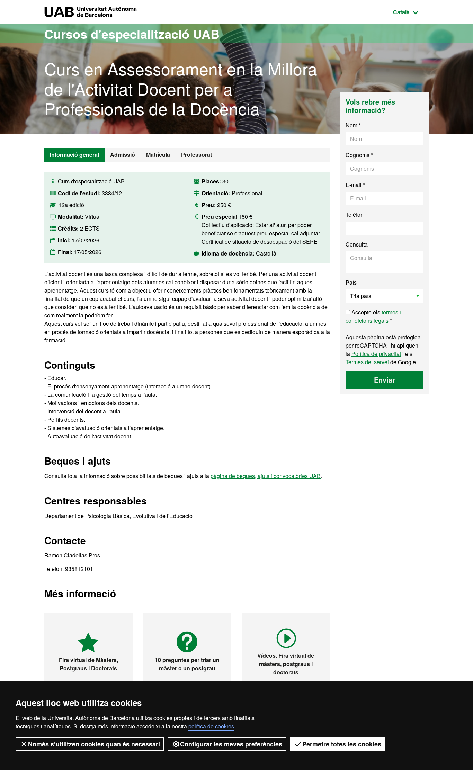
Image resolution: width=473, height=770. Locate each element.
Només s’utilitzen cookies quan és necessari (94, 744)
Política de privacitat (376, 354)
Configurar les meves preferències (231, 744)
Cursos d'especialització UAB (132, 34)
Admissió (122, 155)
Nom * (353, 125)
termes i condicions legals (373, 316)
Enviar (384, 380)
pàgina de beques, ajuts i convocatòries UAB (266, 476)
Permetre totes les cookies (341, 744)
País (351, 282)
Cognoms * (359, 155)
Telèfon (355, 214)
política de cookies (211, 726)
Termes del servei (367, 362)
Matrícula (158, 155)
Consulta (357, 244)
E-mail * (355, 185)
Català (411, 12)
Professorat (196, 155)
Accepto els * (373, 316)
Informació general (74, 155)
